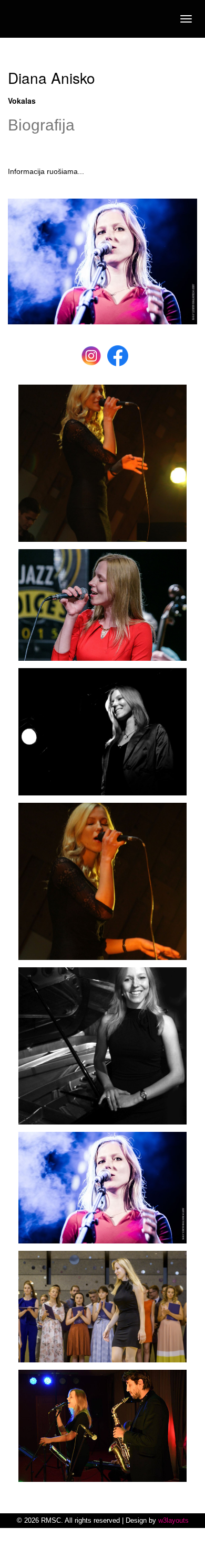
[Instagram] (91, 355)
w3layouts (173, 1520)
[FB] (117, 355)
